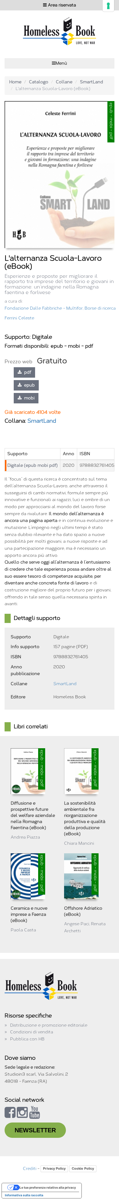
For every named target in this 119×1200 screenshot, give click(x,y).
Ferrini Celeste (19, 318)
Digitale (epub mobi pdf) (32, 465)
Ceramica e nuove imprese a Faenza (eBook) (29, 914)
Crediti (29, 1168)
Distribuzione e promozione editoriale (48, 1025)
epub (28, 385)
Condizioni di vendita (31, 1032)
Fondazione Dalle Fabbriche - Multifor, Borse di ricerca (60, 308)
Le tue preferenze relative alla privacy (48, 1187)
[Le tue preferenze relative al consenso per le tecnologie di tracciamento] (108, 6)
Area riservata (61, 5)
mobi (28, 398)
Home (15, 82)
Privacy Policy (54, 1168)
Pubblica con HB (27, 1039)
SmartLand (91, 82)
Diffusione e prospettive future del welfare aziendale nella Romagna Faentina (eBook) (33, 815)
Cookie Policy (83, 1168)
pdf (26, 372)
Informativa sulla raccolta (24, 1195)
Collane (64, 82)
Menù (61, 63)
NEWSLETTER (35, 1130)
